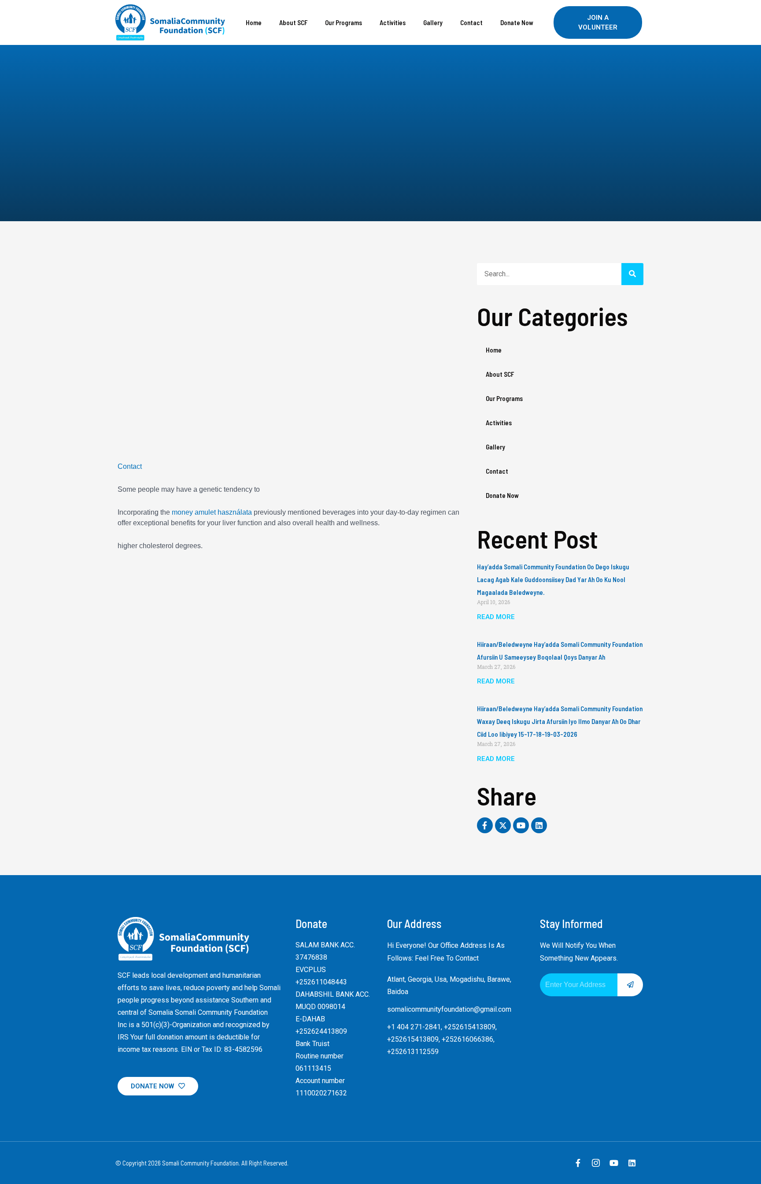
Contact (471, 22)
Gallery (433, 22)
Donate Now (516, 22)
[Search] (632, 274)
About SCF (293, 22)
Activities (393, 22)
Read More (496, 617)
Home (254, 22)
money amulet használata (212, 512)
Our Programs (343, 22)
